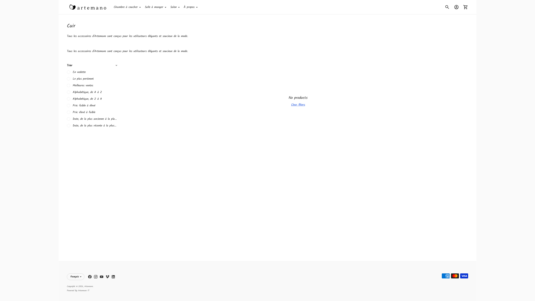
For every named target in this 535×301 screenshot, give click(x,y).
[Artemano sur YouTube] (101, 277)
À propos (189, 7)
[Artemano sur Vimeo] (107, 277)
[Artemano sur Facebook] (90, 277)
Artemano (88, 286)
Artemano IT (83, 290)
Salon (173, 7)
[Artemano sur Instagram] (96, 277)
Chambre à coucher (126, 7)
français (74, 277)
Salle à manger (154, 7)
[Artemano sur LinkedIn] (113, 277)
